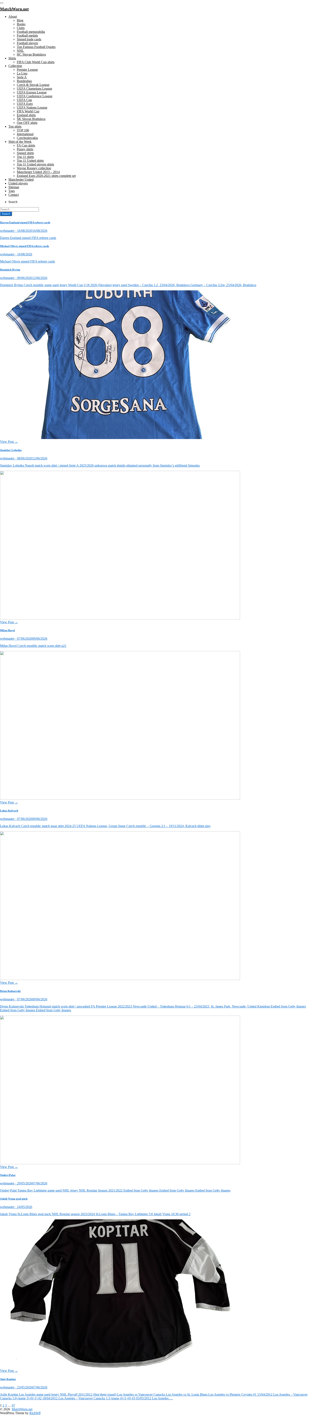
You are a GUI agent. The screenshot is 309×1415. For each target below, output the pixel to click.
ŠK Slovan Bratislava (31, 119)
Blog (20, 20)
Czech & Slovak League (33, 85)
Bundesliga (24, 81)
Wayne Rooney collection (34, 168)
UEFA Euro (25, 103)
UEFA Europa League (32, 92)
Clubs (21, 28)
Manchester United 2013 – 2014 (38, 172)
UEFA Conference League (34, 96)
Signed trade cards (29, 39)
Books (21, 24)
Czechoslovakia (27, 138)
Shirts (12, 58)
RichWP (35, 1413)
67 (13, 1405)
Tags (11, 191)
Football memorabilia (31, 31)
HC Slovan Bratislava (31, 54)
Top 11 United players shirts (35, 164)
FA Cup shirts (26, 145)
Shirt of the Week (20, 141)
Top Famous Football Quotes (36, 47)
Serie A (22, 77)
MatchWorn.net (22, 1409)
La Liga (22, 73)
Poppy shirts (25, 149)
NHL (20, 50)
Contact (13, 194)
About (12, 16)
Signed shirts (25, 153)
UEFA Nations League (32, 107)
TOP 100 (23, 130)
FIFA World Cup (28, 111)
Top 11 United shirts (30, 160)
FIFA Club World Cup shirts (35, 62)
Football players (27, 43)
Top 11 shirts (25, 157)
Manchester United (21, 179)
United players (18, 183)
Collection (15, 66)
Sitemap (13, 187)
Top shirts (14, 126)
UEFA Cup (24, 100)
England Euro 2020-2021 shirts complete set (46, 176)
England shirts (26, 115)
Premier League (27, 69)
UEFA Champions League (34, 88)
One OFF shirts (27, 122)
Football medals (27, 35)
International (25, 134)
